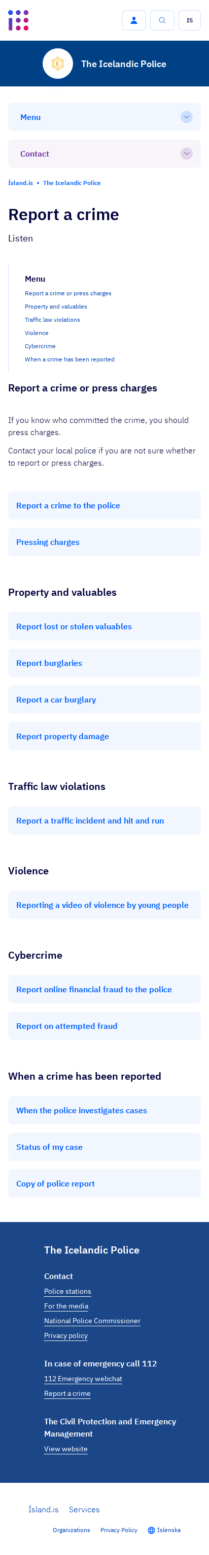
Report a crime (67, 1393)
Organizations (71, 1530)
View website (66, 1448)
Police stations (67, 1291)
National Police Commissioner (92, 1320)
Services (84, 1509)
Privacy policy (66, 1335)
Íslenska (169, 1530)
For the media (66, 1305)
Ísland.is (43, 1509)
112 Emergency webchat (83, 1378)
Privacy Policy (118, 1530)
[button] (134, 20)
